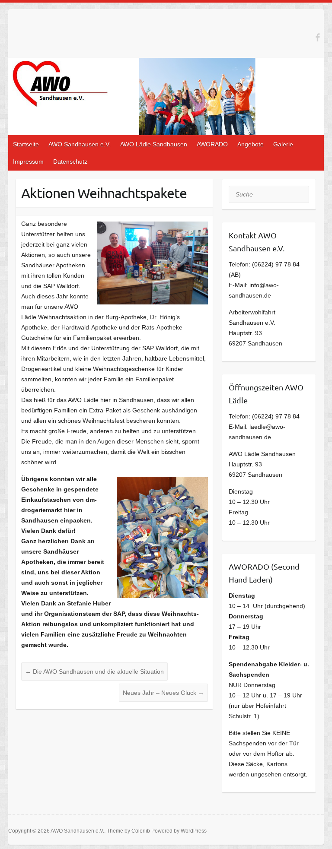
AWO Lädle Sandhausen (153, 144)
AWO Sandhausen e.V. (79, 144)
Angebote (250, 144)
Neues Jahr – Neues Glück (163, 692)
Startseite (26, 144)
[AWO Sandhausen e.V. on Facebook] (317, 37)
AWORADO (212, 144)
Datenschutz (70, 161)
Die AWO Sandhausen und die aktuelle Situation (94, 671)
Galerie (283, 144)
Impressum (28, 161)
